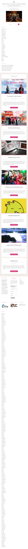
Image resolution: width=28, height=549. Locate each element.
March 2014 (3, 487)
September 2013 (4, 492)
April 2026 (3, 318)
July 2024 (3, 342)
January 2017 (3, 454)
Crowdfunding (3, 34)
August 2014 (3, 483)
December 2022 (4, 367)
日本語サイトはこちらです (23, 305)
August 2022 (3, 372)
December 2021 (4, 383)
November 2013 (4, 491)
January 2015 (3, 476)
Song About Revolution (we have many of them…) (4, 281)
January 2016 (3, 463)
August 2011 (3, 516)
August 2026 (3, 313)
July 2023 (3, 358)
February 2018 (3, 438)
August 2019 (3, 417)
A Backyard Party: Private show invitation (7, 66)
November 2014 (4, 479)
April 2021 (3, 392)
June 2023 (3, 359)
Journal (3, 42)
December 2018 (4, 426)
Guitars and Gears (4, 38)
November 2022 (4, 368)
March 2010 (3, 533)
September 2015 (4, 467)
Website (3, 60)
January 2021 (3, 396)
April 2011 (3, 521)
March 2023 (3, 363)
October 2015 (3, 466)
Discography (3, 35)
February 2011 (3, 524)
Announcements (4, 31)
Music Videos (3, 47)
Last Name (12, 293)
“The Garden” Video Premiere (14, 96)
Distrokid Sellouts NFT (14, 215)
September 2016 (4, 458)
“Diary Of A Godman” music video (6, 70)
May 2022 (3, 376)
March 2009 (3, 545)
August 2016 (3, 459)
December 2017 (4, 441)
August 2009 (3, 541)
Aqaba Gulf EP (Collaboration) (14, 245)
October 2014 (3, 480)
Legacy (2, 43)
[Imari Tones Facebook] (11, 9)
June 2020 (3, 405)
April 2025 (3, 330)
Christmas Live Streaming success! (14, 187)
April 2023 (3, 362)
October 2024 (3, 338)
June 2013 (3, 495)
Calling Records (14, 262)
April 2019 (3, 421)
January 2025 (3, 334)
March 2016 (3, 462)
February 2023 (3, 364)
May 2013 (3, 496)
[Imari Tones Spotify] (18, 9)
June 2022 (3, 375)
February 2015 (3, 475)
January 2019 (3, 425)
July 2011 (3, 517)
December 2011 (4, 513)
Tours (15, 129)
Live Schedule (3, 46)
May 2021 (3, 391)
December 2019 (4, 412)
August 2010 (3, 529)
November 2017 (4, 442)
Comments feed (22, 282)
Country (12, 295)
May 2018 (3, 434)
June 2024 (3, 343)
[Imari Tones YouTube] (13, 9)
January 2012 (3, 512)
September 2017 (4, 445)
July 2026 (3, 314)
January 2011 (3, 525)
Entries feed (21, 281)
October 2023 (3, 354)
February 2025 (3, 333)
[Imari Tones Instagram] (14, 9)
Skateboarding (4, 55)
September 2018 (4, 430)
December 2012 (4, 500)
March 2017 (3, 451)
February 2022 (3, 380)
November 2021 (4, 384)
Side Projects (15, 246)
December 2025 (4, 321)
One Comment (14, 263)
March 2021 (3, 393)
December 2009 (4, 537)
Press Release (3, 51)
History (3, 39)
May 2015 (3, 471)
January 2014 (3, 488)
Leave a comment (22, 129)
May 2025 (3, 329)
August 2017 (3, 446)
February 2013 (3, 499)
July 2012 (3, 504)
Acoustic (3, 30)
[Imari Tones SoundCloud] (16, 9)
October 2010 (3, 528)
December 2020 (4, 397)
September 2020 (4, 401)
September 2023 (4, 355)
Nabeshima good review (14, 157)
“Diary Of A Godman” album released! (6, 69)
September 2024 (4, 339)
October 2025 (3, 322)
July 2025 (3, 326)
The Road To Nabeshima (5, 56)
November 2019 (4, 413)
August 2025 (3, 325)
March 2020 (3, 409)
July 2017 (3, 447)
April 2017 (3, 450)
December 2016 (4, 455)
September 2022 (4, 371)
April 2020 (3, 408)
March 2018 (3, 437)
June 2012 (3, 505)
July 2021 (3, 388)
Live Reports (13, 188)
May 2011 (3, 520)
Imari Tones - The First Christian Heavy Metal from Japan (14, 5)
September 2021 (4, 387)
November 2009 (4, 538)
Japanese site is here (22, 304)
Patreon (3, 50)
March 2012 (3, 509)
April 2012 (3, 508)
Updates (3, 59)
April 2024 (3, 346)
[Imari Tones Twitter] (9, 9)
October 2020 (3, 400)
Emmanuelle (3, 283)
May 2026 (3, 317)
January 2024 (3, 350)
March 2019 (3, 422)
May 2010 (3, 530)
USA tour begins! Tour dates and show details (7, 65)
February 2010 (3, 534)
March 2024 (3, 347)
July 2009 (3, 542)
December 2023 (4, 351)
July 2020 (3, 404)
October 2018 (3, 429)
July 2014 (3, 484)
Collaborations (14, 261)
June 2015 (3, 470)
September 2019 (4, 416)
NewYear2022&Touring (14, 128)
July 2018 (3, 433)
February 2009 (3, 546)
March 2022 (3, 379)
